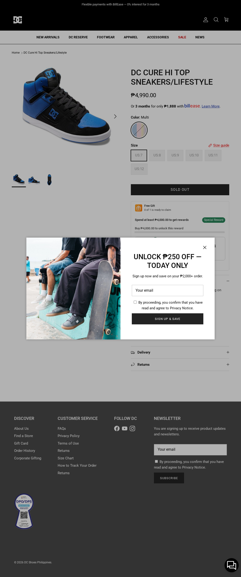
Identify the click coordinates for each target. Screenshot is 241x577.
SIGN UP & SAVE (167, 319)
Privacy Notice (181, 308)
